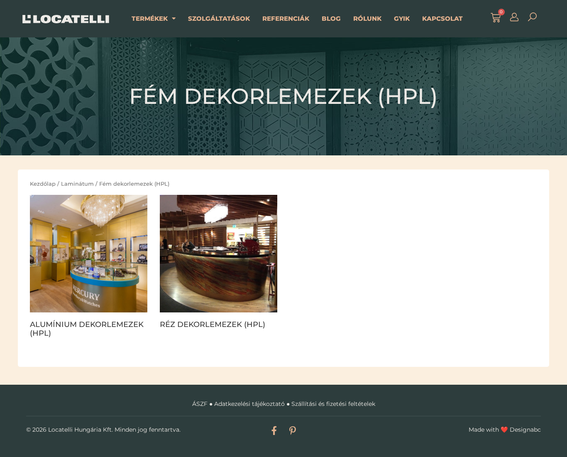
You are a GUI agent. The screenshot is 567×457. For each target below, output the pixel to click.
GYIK (402, 18)
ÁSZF (200, 404)
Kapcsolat (442, 18)
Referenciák (285, 18)
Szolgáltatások (219, 18)
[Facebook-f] (274, 431)
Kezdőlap (43, 183)
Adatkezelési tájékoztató (249, 404)
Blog (331, 18)
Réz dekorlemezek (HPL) (212, 324)
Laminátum (77, 183)
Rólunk (367, 18)
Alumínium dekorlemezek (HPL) (87, 329)
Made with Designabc (505, 429)
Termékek (150, 18)
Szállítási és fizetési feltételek (333, 404)
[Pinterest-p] (292, 431)
